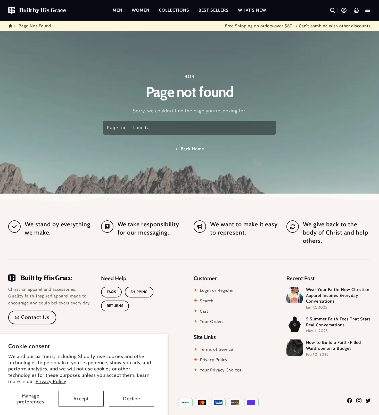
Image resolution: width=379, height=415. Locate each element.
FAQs (111, 291)
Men (117, 10)
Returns (115, 305)
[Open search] (332, 10)
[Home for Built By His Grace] (37, 10)
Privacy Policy (51, 381)
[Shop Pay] (251, 402)
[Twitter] (368, 399)
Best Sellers (214, 10)
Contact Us (35, 317)
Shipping (139, 291)
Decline (131, 399)
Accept (81, 399)
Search (203, 300)
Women (141, 10)
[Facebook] (349, 399)
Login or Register (214, 290)
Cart (201, 311)
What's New (252, 10)
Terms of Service (213, 349)
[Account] (344, 10)
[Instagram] (358, 399)
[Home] (40, 278)
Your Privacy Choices (217, 369)
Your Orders (209, 321)
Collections (174, 10)
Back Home (189, 148)
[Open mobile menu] (368, 10)
